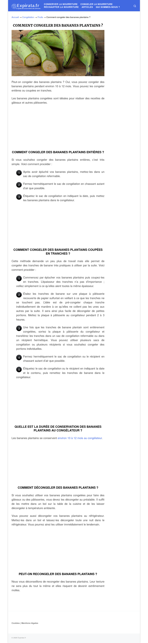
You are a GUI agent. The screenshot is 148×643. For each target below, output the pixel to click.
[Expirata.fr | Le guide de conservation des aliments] (26, 6)
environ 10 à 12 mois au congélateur (80, 438)
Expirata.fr (22, 638)
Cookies (16, 623)
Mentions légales (29, 623)
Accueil (15, 17)
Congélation (28, 17)
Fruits (40, 17)
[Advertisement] (58, 130)
